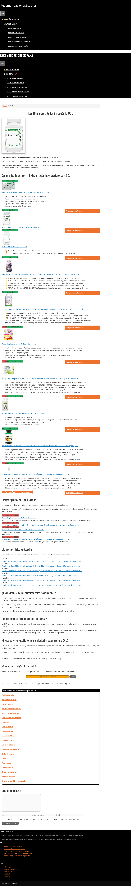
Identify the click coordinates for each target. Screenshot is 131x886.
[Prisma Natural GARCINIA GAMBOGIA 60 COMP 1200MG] (5, 411)
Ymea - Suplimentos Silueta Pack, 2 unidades (19, 344)
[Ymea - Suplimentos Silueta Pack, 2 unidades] (8, 341)
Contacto (7, 876)
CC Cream (5, 722)
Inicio (5, 106)
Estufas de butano (8, 736)
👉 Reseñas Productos (12, 19)
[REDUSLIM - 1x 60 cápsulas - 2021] (6, 244)
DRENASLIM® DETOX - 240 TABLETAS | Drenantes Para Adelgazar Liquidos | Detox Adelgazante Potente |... (43, 309)
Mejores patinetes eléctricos (15, 28)
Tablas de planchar (8, 754)
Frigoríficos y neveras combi (11, 717)
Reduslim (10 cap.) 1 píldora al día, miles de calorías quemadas (26, 192)
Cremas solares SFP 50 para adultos (14, 781)
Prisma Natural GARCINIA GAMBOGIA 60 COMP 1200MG (23, 413)
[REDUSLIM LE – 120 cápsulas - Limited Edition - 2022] (6, 225)
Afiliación (7, 874)
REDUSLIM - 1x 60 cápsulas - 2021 (14, 247)
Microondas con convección (11, 709)
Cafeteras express (8, 767)
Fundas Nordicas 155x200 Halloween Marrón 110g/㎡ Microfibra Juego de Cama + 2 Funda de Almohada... (42, 571)
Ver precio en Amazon (74, 211)
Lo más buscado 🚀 (10, 24)
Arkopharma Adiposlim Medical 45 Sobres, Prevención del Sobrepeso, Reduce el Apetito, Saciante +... (40, 379)
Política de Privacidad (11, 869)
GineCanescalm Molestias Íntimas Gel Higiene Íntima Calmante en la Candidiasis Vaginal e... (37, 474)
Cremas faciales (7, 727)
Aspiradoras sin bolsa (9, 699)
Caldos (4, 758)
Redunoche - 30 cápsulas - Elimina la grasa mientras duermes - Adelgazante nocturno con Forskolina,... (41, 274)
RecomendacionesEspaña (18, 6)
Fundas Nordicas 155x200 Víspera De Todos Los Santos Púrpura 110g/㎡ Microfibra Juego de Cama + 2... (41, 585)
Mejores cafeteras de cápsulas (16, 33)
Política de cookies (10, 871)
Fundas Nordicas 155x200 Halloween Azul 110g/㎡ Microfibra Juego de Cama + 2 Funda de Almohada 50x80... (43, 561)
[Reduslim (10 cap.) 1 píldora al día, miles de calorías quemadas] (9, 190)
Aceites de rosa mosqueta (11, 713)
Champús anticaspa (8, 745)
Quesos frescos (7, 740)
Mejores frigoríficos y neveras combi (17, 37)
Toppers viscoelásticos (9, 772)
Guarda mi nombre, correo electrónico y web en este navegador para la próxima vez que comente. (42, 819)
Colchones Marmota (8, 731)
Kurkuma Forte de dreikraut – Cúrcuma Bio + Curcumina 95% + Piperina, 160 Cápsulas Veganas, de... (40, 446)
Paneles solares (7, 704)
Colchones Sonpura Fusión (11, 749)
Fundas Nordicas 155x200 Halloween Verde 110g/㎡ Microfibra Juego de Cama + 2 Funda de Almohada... (41, 566)
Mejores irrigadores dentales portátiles (18, 46)
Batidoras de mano (8, 776)
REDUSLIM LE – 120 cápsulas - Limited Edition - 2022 (22, 227)
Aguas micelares (7, 763)
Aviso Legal (7, 867)
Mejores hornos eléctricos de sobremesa (19, 42)
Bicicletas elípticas (8, 695)
